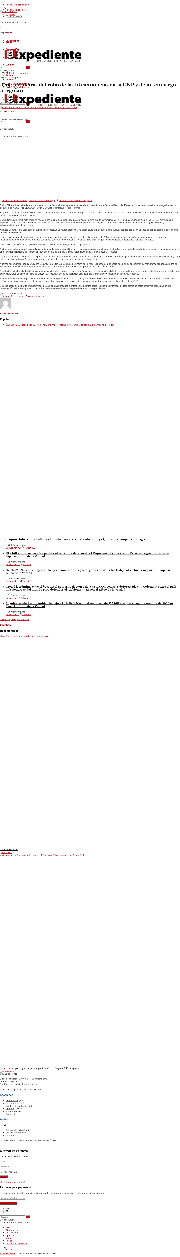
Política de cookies (16, 1132)
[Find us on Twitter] (4, 1125)
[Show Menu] (1, 47)
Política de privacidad (17, 4)
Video (9, 1238)
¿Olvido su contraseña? (12, 1182)
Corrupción (15, 77)
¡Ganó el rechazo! (9, 849)
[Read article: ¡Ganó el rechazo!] (90, 740)
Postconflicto (13, 1111)
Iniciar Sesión (14, 16)
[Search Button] (1, 114)
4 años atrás (6, 853)
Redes (9, 79)
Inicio (9, 32)
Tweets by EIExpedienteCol (14, 619)
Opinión (10, 64)
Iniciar (5, 1208)
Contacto (10, 1135)
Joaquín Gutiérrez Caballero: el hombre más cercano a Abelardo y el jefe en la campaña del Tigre (76, 539)
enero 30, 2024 (6, 99)
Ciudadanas (12, 40)
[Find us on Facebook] (1, 1125)
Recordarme (10, 1172)
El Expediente (9, 97)
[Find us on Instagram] (8, 1125)
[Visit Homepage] (8, 11)
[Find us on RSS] (10, 1248)
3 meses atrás (7, 1071)
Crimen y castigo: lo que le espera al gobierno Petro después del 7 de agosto (39, 1068)
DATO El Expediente (16, 1106)
